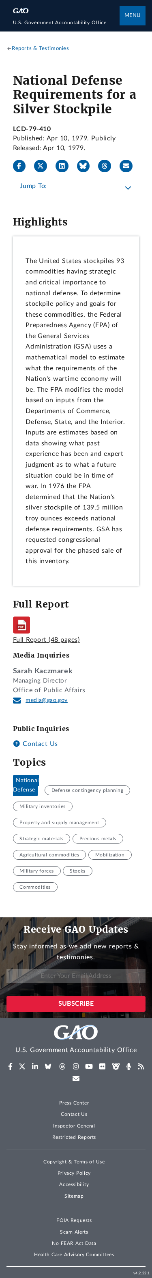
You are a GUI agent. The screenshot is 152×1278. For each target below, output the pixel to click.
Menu (132, 15)
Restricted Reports (74, 1137)
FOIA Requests (74, 1220)
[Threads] (108, 166)
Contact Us (39, 744)
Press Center (74, 1102)
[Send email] (129, 166)
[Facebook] (22, 166)
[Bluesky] (86, 166)
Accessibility (74, 1184)
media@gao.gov (47, 700)
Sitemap (73, 1196)
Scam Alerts (74, 1232)
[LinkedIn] (65, 166)
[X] (44, 166)
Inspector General (74, 1125)
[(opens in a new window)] (10, 1066)
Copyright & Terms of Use (74, 1161)
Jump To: (33, 186)
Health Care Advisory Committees (74, 1254)
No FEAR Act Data (74, 1243)
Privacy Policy (74, 1173)
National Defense (26, 785)
